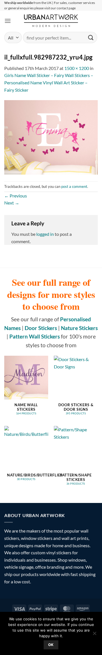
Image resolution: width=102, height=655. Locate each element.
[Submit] (91, 37)
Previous (15, 195)
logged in (45, 234)
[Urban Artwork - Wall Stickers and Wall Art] (51, 20)
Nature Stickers (79, 328)
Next (11, 202)
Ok (51, 645)
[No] (94, 634)
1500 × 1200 (76, 68)
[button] (7, 21)
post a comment (74, 186)
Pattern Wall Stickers (34, 336)
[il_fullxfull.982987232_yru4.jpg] (51, 136)
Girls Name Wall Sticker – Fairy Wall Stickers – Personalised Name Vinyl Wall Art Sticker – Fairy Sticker (48, 82)
